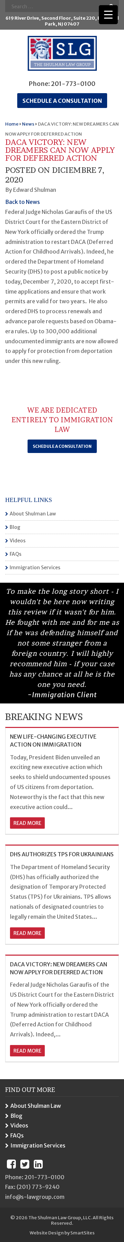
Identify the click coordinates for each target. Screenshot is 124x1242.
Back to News (22, 201)
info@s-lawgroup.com (34, 1196)
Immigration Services (35, 567)
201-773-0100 (73, 84)
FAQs (15, 554)
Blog (15, 527)
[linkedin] (38, 1164)
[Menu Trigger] (108, 14)
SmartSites (82, 1233)
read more (27, 823)
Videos (17, 540)
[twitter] (24, 1164)
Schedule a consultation (62, 100)
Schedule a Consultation (62, 446)
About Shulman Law (33, 513)
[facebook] (11, 1164)
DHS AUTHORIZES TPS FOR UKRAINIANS (62, 854)
